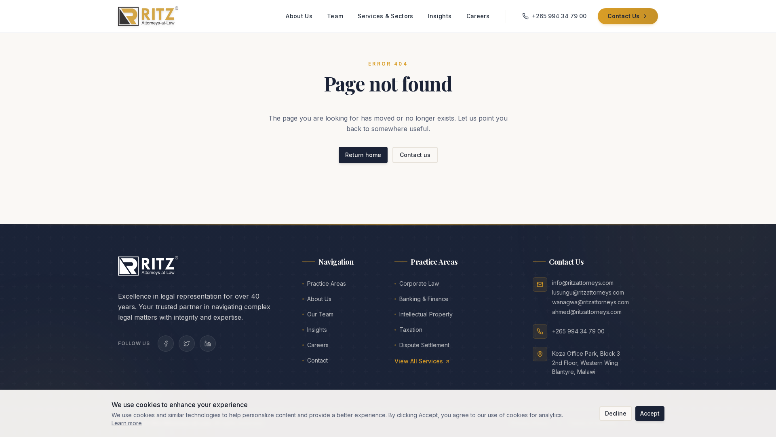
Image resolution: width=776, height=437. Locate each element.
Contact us (415, 154)
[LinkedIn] (208, 343)
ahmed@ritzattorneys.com (587, 311)
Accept (650, 413)
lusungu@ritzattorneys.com (588, 292)
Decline (615, 413)
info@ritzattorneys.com (583, 282)
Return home (363, 154)
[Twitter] (187, 343)
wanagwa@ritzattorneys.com (590, 302)
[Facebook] (166, 343)
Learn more (127, 423)
